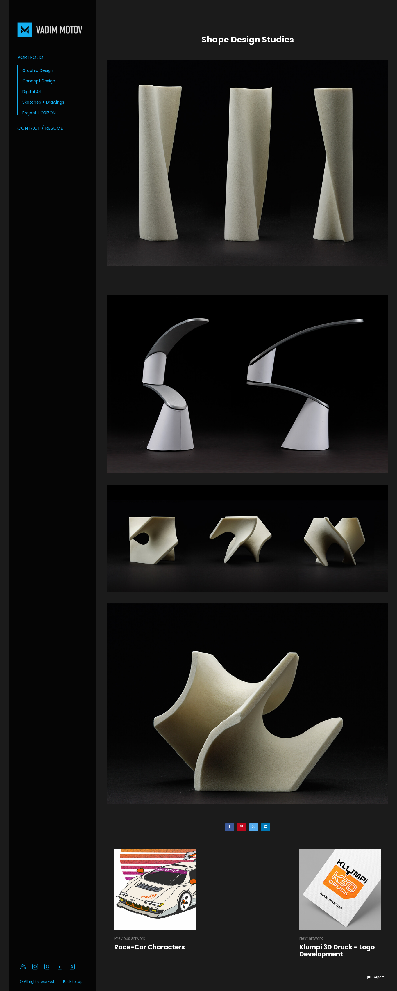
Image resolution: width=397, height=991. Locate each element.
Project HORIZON (39, 113)
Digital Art (32, 92)
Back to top (73, 981)
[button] (375, 977)
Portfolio (30, 57)
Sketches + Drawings (43, 102)
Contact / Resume (40, 128)
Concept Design (38, 81)
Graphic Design (37, 70)
